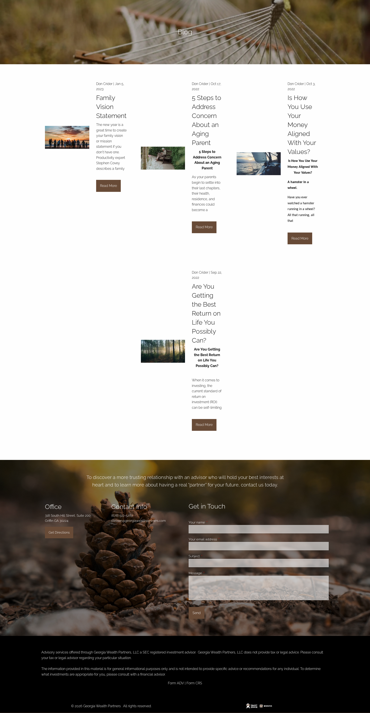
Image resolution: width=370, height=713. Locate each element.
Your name (212, 522)
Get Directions (59, 532)
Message (211, 573)
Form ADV (176, 683)
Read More (108, 186)
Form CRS (194, 683)
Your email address (218, 539)
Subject (210, 556)
